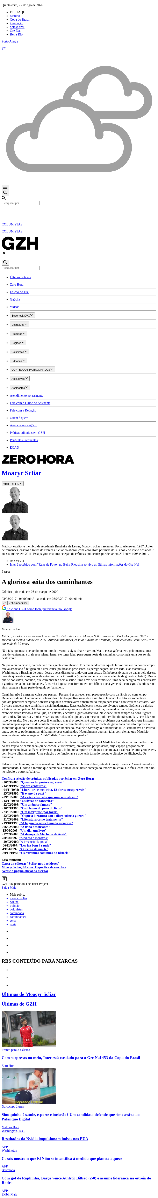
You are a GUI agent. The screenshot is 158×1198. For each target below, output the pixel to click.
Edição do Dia (19, 292)
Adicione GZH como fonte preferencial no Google (39, 609)
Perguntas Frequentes (24, 440)
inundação (16, 23)
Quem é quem (19, 418)
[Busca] (5, 193)
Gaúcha (15, 299)
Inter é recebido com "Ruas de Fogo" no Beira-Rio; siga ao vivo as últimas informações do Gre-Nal (74, 564)
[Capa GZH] (79, 212)
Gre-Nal (15, 30)
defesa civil (17, 27)
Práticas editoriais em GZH (27, 432)
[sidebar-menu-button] (5, 187)
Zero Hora (16, 284)
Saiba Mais (9, 887)
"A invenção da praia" (33, 841)
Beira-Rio (16, 34)
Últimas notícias (20, 277)
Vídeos (14, 307)
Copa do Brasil (19, 19)
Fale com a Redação (23, 410)
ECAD (14, 447)
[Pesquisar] (5, 263)
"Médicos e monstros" (33, 838)
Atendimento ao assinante (26, 395)
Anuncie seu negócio (23, 425)
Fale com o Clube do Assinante (30, 403)
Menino (15, 16)
